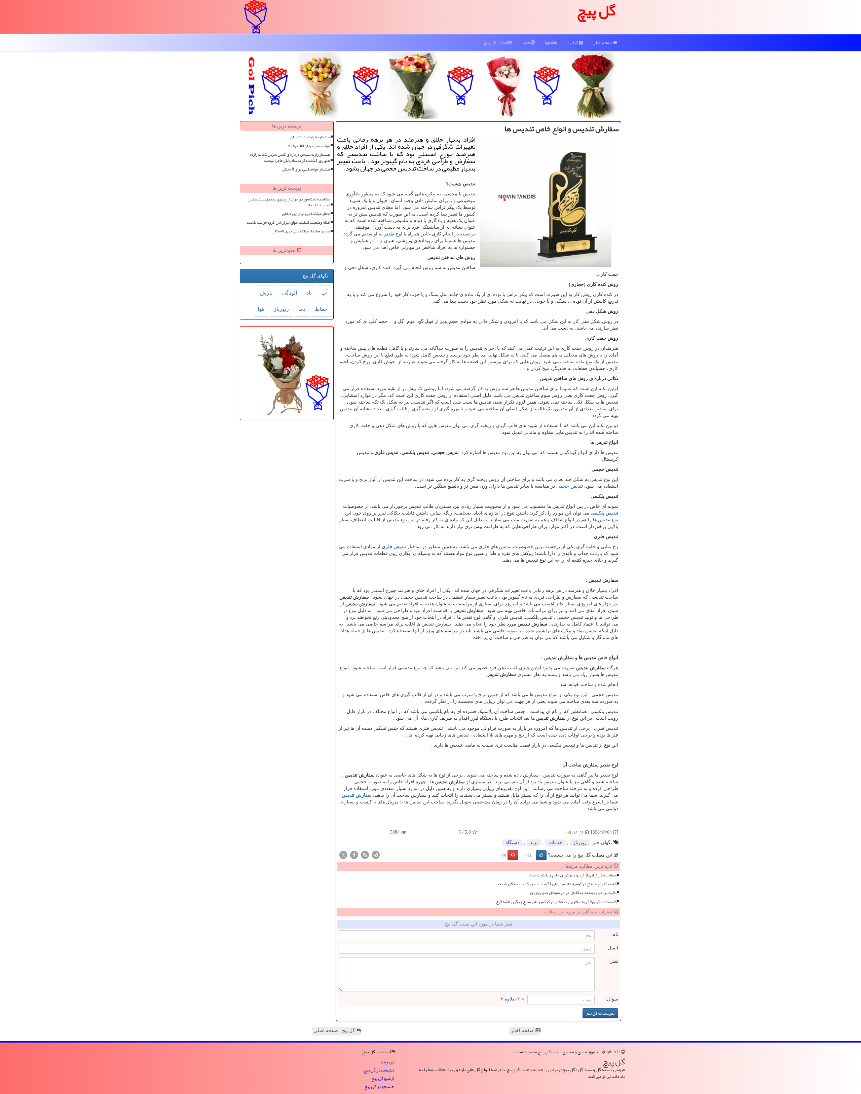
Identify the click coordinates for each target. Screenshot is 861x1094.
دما (301, 309)
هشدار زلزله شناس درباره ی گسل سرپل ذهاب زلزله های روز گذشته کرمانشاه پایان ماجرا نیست (290, 157)
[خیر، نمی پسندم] (513, 855)
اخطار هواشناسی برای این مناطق (306, 214)
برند (534, 842)
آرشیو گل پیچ (383, 1079)
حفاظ (526, 42)
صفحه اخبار (523, 1030)
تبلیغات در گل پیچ (379, 1070)
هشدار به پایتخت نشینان (310, 137)
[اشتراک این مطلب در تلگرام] (375, 854)
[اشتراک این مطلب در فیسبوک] (354, 854)
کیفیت (573, 42)
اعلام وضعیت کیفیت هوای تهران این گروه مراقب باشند (288, 222)
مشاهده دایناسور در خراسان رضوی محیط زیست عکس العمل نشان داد (289, 202)
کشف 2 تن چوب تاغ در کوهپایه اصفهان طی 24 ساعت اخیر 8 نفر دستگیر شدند (556, 884)
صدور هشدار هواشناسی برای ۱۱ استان (301, 231)
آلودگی (289, 293)
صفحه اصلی (603, 42)
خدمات (555, 842)
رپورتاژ (580, 842)
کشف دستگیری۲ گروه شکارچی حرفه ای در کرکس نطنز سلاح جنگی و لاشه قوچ (556, 902)
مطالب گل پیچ (495, 42)
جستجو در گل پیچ (379, 1087)
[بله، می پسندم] (541, 855)
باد (309, 293)
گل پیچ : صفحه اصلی (335, 1030)
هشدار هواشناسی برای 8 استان (306, 169)
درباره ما (387, 1062)
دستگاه (512, 842)
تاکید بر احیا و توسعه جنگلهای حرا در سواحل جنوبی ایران (573, 893)
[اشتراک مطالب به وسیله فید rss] (365, 854)
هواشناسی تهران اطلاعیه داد (308, 146)
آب (324, 293)
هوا (548, 42)
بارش (266, 293)
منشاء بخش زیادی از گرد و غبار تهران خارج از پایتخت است (572, 875)
